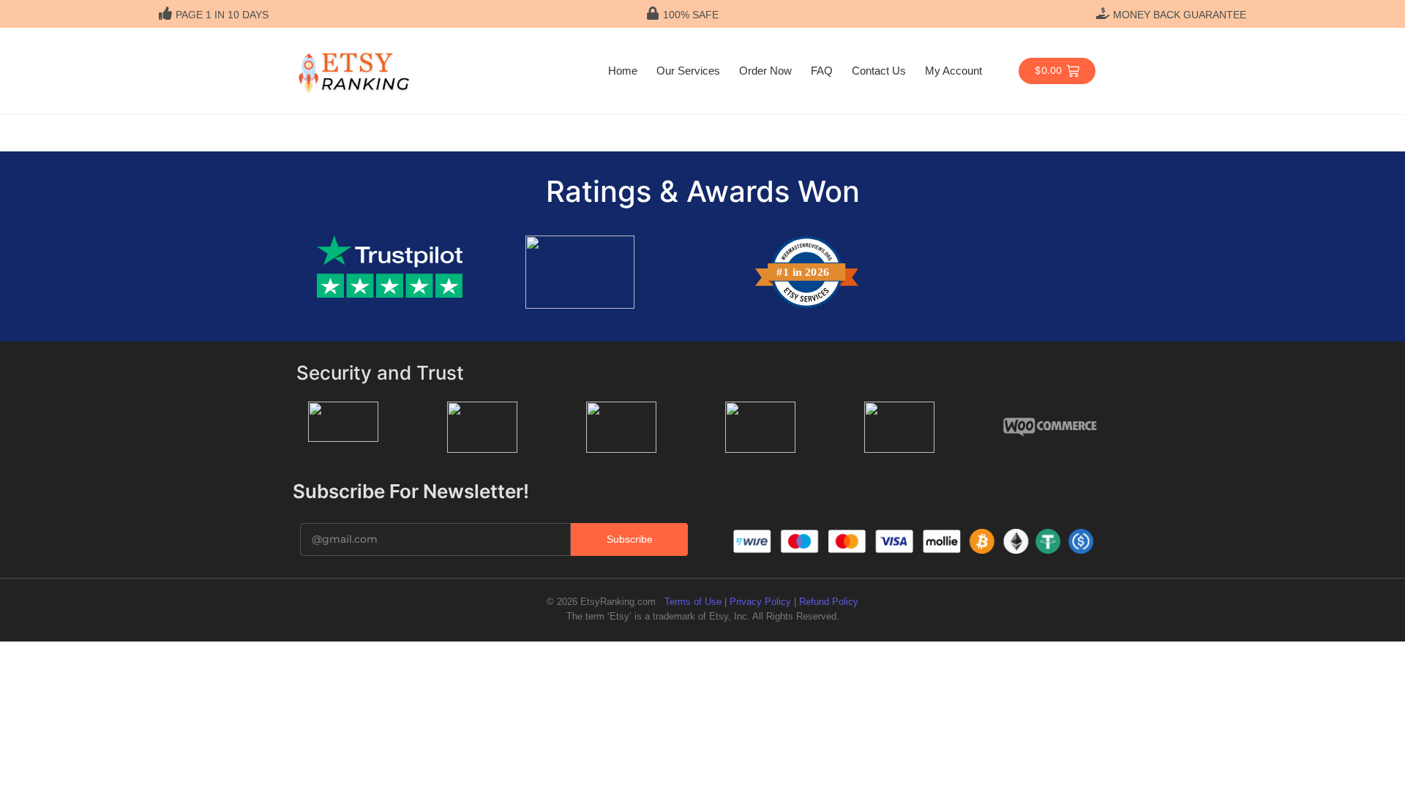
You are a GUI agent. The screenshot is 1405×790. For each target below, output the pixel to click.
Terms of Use (693, 601)
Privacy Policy (760, 601)
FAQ (822, 70)
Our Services (688, 70)
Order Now (765, 70)
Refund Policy (828, 601)
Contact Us (879, 70)
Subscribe (630, 539)
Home (622, 70)
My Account (953, 70)
